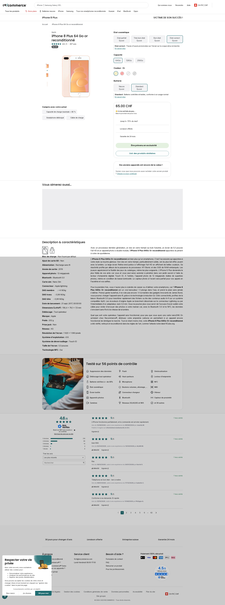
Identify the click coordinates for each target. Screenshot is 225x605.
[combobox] (88, 5)
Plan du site (150, 592)
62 (151, 513)
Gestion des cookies (72, 592)
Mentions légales (53, 592)
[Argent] (128, 73)
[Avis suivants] (156, 512)
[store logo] (15, 5)
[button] (202, 5)
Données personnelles (120, 592)
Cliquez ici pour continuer (127, 174)
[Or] (116, 73)
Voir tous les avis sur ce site (63, 434)
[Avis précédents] (118, 512)
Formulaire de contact (114, 559)
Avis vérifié (179, 417)
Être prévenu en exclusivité (144, 145)
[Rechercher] (145, 5)
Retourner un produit (114, 566)
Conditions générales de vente (96, 592)
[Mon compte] (216, 5)
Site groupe (101, 596)
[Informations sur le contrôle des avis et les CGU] (74, 430)
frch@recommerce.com (83, 559)
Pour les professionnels (115, 569)
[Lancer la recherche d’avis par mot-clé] (84, 463)
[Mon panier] (221, 5)
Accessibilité (137, 592)
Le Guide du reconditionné (52, 559)
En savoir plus (120, 48)
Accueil (45, 24)
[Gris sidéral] (134, 73)
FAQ (107, 562)
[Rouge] (122, 73)
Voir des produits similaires (142, 153)
